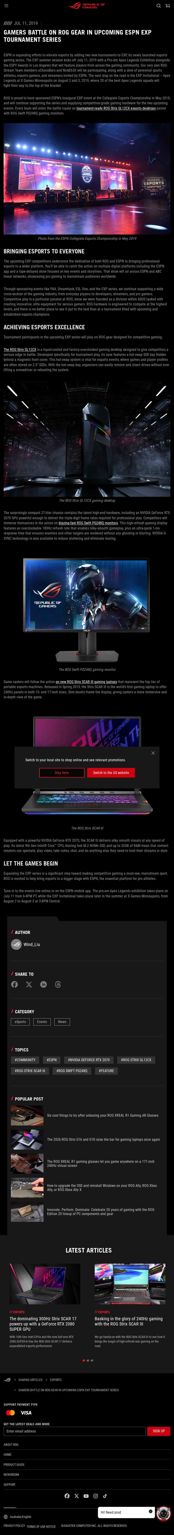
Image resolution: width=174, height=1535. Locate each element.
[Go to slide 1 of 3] (83, 1360)
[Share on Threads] (58, 984)
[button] (6, 5)
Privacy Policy (14, 1526)
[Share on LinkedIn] (43, 984)
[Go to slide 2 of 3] (88, 1360)
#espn (52, 1060)
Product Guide (14, 1464)
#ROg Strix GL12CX (136, 1060)
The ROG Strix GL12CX (20, 349)
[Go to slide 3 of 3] (92, 1360)
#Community (25, 1060)
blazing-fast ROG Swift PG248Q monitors (88, 523)
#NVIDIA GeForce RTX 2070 (89, 1060)
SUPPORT (9, 1484)
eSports (20, 1022)
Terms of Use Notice (41, 1526)
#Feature (106, 1071)
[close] (153, 753)
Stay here (62, 773)
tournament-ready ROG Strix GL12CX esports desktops (116, 108)
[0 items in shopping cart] (167, 5)
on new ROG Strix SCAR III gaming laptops (86, 682)
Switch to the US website (111, 773)
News (62, 1022)
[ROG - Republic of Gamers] (87, 5)
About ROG (11, 1444)
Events (42, 1022)
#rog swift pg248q (71, 1071)
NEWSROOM (11, 1474)
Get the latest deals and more (27, 1424)
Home (8, 1454)
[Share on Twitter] (29, 984)
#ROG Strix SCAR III (30, 1071)
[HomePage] (7, 1380)
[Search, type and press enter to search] (158, 5)
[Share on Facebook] (14, 984)
